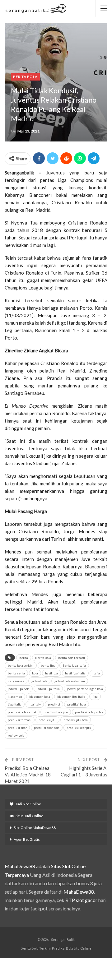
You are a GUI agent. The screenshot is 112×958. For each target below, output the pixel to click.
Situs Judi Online (29, 815)
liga (95, 696)
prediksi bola (76, 704)
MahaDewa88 (20, 866)
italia (96, 673)
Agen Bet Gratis (27, 839)
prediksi (54, 704)
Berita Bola (25, 76)
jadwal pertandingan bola (85, 689)
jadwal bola (39, 681)
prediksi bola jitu (56, 712)
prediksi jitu (47, 720)
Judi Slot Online (28, 804)
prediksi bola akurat (22, 712)
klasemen (15, 696)
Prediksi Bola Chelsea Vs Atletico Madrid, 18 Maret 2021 (28, 774)
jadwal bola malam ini (69, 681)
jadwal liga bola (19, 689)
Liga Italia (14, 704)
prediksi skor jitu (79, 727)
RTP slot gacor (81, 900)
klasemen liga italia (71, 696)
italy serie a (16, 681)
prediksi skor (17, 727)
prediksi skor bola (46, 727)
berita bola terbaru (71, 657)
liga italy (35, 704)
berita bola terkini (21, 665)
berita (23, 657)
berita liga (48, 665)
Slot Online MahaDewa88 (35, 827)
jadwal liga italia (48, 689)
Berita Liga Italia (74, 665)
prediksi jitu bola (75, 720)
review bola (16, 735)
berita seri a (16, 673)
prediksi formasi (19, 720)
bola (35, 673)
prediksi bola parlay (89, 712)
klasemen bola (39, 696)
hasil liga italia (75, 673)
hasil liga (51, 673)
